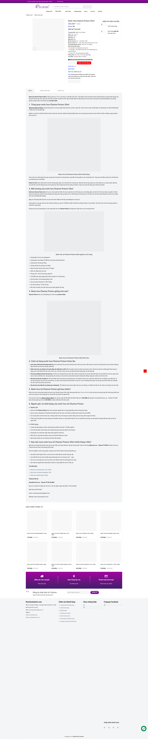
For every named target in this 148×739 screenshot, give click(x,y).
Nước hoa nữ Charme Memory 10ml (37, 533)
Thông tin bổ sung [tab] (45, 90)
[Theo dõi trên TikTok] (115, 592)
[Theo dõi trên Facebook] (113, 1)
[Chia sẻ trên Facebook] (69, 81)
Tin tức (93, 11)
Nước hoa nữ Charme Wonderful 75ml (41, 472)
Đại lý (85, 11)
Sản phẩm (58, 11)
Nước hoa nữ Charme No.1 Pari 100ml (41, 469)
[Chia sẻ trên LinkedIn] (79, 81)
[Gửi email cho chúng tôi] (117, 1)
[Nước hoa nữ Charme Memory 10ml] (37, 521)
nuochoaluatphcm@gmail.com (35, 610)
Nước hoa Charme (80, 32)
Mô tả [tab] (30, 90)
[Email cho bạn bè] (74, 81)
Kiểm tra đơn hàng (64, 607)
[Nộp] (87, 6)
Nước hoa (82, 74)
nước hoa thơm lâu (75, 78)
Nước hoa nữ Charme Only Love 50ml (60, 534)
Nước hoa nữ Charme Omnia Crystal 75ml (61, 565)
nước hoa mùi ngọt (85, 76)
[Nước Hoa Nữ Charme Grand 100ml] (37, 552)
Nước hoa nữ (38, 15)
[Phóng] (34, 48)
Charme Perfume (85, 392)
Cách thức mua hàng (65, 613)
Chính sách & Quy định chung (67, 618)
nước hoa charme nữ (73, 76)
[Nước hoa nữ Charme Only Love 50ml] (61, 521)
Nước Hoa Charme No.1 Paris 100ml (110, 564)
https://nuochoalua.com (31, 615)
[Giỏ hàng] (145, 371)
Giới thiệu (68, 11)
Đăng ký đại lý (63, 610)
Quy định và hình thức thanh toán (68, 621)
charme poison (75, 74)
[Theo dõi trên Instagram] (114, 1)
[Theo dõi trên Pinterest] (119, 1)
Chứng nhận (77, 11)
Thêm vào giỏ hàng (84, 63)
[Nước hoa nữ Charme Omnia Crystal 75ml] (61, 552)
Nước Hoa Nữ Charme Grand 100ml (36, 564)
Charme (58, 97)
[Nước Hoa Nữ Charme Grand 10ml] (110, 521)
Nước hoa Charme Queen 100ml (39, 475)
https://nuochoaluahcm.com (33, 617)
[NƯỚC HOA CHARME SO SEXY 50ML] (86, 521)
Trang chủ (49, 11)
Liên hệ (100, 11)
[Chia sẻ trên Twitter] (72, 81)
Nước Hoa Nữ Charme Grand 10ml (109, 533)
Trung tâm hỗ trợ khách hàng (67, 605)
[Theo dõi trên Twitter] (116, 1)
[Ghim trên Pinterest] (77, 81)
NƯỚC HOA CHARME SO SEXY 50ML (85, 533)
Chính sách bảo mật (65, 616)
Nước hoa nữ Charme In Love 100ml (86, 564)
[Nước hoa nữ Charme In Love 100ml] (86, 552)
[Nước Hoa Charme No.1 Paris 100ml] (110, 552)
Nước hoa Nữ (74, 34)
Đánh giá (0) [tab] (61, 90)
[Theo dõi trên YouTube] (120, 1)
